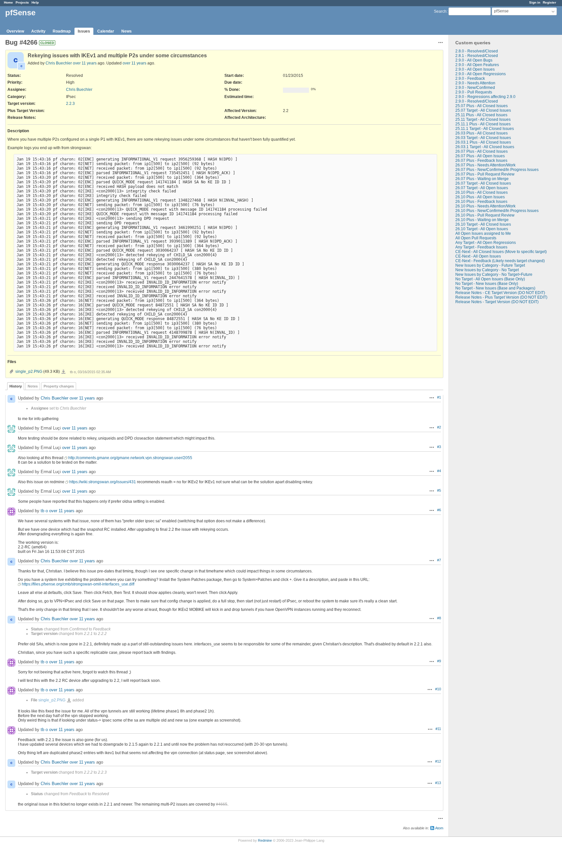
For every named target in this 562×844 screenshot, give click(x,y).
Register (549, 2)
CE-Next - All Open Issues (478, 256)
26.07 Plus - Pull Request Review (485, 174)
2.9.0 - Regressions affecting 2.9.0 (485, 96)
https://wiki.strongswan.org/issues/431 (102, 482)
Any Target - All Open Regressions (485, 242)
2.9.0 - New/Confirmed (475, 87)
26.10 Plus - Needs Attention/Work (485, 206)
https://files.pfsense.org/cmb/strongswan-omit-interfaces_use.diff (78, 584)
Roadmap (62, 31)
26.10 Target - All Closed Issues (483, 224)
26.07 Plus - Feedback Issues (481, 160)
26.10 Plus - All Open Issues (480, 197)
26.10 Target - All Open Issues (481, 229)
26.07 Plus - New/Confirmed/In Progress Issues (497, 169)
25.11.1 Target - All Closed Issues (484, 128)
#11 (438, 729)
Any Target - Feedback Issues (481, 247)
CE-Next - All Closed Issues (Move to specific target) (501, 251)
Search (440, 11)
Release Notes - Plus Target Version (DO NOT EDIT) (501, 297)
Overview (15, 31)
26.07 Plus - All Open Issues (480, 156)
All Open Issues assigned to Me (483, 233)
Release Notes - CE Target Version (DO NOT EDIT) (500, 292)
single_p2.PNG (28, 371)
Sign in (534, 2)
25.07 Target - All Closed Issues (483, 110)
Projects (22, 2)
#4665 (221, 804)
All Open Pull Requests (475, 238)
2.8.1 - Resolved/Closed (476, 55)
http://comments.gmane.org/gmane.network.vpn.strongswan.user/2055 (130, 458)
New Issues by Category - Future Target (490, 265)
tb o (44, 510)
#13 (438, 783)
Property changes (59, 386)
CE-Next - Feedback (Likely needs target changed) (500, 261)
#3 (439, 447)
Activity (38, 31)
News (126, 31)
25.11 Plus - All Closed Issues (481, 115)
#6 (439, 510)
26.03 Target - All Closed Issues (483, 137)
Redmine (265, 840)
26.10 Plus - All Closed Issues (481, 192)
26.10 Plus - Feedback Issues (481, 201)
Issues (84, 31)
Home (8, 2)
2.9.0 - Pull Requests (473, 92)
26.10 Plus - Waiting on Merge (482, 220)
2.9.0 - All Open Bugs (473, 60)
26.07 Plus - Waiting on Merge (482, 178)
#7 (439, 560)
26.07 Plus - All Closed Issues (481, 151)
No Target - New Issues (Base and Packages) (495, 288)
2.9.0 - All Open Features (477, 65)
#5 (439, 490)
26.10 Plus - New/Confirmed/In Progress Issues (497, 210)
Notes (33, 386)
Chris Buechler (59, 63)
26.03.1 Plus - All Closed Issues (483, 142)
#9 (439, 661)
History (15, 386)
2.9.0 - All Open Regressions (480, 74)
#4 (439, 471)
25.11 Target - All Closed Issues (483, 119)
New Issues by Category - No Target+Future (493, 274)
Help (35, 2)
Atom (439, 828)
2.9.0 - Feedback (470, 78)
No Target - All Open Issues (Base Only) (490, 279)
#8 (439, 618)
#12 (438, 761)
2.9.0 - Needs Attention (475, 83)
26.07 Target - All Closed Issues (483, 183)
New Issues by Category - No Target (487, 270)
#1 (439, 397)
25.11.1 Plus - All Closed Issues (483, 124)
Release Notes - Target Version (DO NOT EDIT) (497, 302)
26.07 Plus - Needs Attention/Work (485, 165)
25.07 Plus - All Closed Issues (481, 106)
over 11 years (85, 63)
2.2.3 (70, 103)
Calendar (105, 31)
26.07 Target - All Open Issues (481, 188)
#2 (439, 427)
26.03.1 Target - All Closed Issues (484, 147)
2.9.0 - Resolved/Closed (476, 101)
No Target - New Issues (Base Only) (486, 283)
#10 (438, 689)
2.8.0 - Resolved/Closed (476, 51)
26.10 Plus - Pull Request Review (485, 215)
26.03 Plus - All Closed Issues (481, 133)
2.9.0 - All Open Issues (475, 69)
